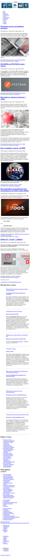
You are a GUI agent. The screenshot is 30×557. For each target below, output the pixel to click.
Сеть (4, 21)
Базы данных (6, 17)
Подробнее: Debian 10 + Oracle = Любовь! (10, 276)
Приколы (5, 506)
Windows (5, 13)
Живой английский (8, 503)
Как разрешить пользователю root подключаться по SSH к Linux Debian (15, 190)
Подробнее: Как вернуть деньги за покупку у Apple (13, 144)
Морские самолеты (7, 519)
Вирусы (5, 19)
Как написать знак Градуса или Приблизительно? (16, 394)
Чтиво (4, 505)
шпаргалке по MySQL (17, 341)
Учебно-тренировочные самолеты (11, 517)
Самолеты (5, 509)
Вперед (15, 282)
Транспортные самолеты (9, 515)
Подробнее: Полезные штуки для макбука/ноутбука (13, 59)
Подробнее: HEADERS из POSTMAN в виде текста (13, 93)
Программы (6, 14)
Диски (4, 16)
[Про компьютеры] (15, 7)
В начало (3, 282)
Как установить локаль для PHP (13, 148)
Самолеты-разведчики (8, 513)
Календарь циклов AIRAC (5, 537)
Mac (4, 12)
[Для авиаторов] (9, 7)
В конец (19, 282)
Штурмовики (6, 514)
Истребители (6, 511)
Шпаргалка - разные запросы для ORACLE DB (15, 338)
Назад (6, 282)
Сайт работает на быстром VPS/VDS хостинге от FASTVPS (15, 523)
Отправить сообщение (6, 550)
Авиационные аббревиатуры (10, 502)
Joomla (4, 22)
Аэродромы (6, 501)
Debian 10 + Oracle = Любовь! (12, 239)
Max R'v (8, 555)
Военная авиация (7, 508)
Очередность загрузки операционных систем (15, 417)
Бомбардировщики (7, 512)
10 (13, 282)
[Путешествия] (20, 7)
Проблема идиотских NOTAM (12, 314)
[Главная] (4, 7)
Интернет (5, 18)
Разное (5, 23)
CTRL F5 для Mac (9, 351)
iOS (4, 11)
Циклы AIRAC (7, 500)
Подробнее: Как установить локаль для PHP (11, 184)
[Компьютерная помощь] (26, 7)
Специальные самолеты (9, 518)
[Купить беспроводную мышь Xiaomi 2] (15, 47)
